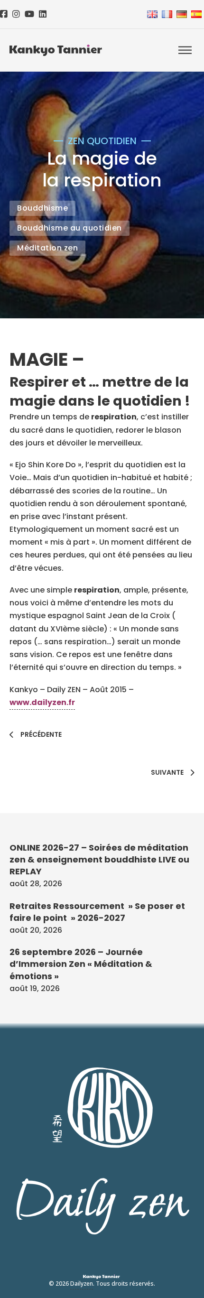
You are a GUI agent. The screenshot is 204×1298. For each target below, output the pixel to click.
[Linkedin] (42, 14)
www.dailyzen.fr (42, 702)
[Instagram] (16, 14)
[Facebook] (4, 14)
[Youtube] (29, 14)
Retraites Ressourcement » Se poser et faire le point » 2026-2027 (97, 912)
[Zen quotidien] (55, 50)
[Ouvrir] (185, 50)
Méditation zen (47, 247)
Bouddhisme (42, 208)
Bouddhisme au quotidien (69, 228)
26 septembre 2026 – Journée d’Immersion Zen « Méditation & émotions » (80, 964)
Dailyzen (81, 1283)
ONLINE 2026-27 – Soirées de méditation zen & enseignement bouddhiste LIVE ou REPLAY (99, 859)
